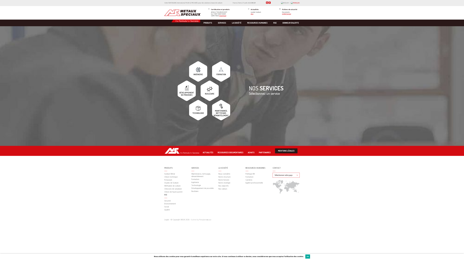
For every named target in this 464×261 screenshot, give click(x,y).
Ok (308, 256)
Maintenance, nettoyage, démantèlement (201, 175)
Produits (207, 23)
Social (166, 207)
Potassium (168, 180)
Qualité (167, 210)
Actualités (208, 152)
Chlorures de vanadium (173, 189)
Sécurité (167, 201)
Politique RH (250, 174)
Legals (166, 219)
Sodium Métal (169, 174)
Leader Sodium (256, 12)
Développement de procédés (202, 188)
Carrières (249, 180)
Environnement (170, 204)
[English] (286, 3)
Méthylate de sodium (172, 186)
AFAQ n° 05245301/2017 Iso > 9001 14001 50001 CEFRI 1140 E (220, 13)
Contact (277, 168)
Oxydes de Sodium (171, 183)
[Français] (295, 3)
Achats (251, 152)
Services (222, 23)
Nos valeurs (222, 189)
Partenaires (265, 152)
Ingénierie (195, 182)
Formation (195, 179)
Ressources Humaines (257, 23)
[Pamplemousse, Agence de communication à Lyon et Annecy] (201, 219)
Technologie (196, 185)
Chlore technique (171, 177)
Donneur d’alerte (291, 23)
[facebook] (269, 3)
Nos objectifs (223, 186)
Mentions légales (286, 151)
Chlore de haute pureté (173, 192)
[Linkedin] (267, 3)
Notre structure (224, 177)
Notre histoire (223, 180)
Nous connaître (224, 174)
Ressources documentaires (230, 152)
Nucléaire (194, 191)
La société (236, 23)
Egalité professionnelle (254, 183)
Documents (289, 12)
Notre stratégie (224, 183)
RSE (275, 23)
